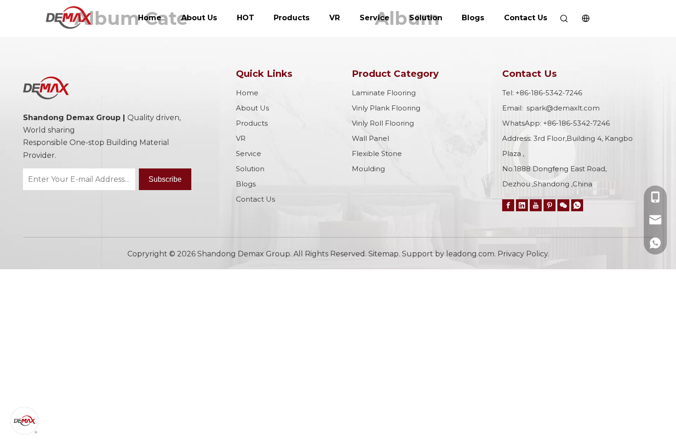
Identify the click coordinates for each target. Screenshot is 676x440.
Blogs (473, 17)
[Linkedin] (522, 205)
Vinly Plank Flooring (386, 108)
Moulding (368, 168)
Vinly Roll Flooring (383, 123)
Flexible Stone (377, 153)
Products (291, 17)
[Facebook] (508, 205)
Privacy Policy (523, 253)
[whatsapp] (577, 205)
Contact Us (525, 17)
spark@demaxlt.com (563, 108)
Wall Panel (370, 138)
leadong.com (470, 253)
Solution (425, 17)
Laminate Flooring (384, 92)
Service (375, 17)
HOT (245, 17)
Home (149, 17)
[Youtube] (536, 205)
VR (334, 17)
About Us (199, 17)
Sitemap (383, 253)
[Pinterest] (550, 205)
